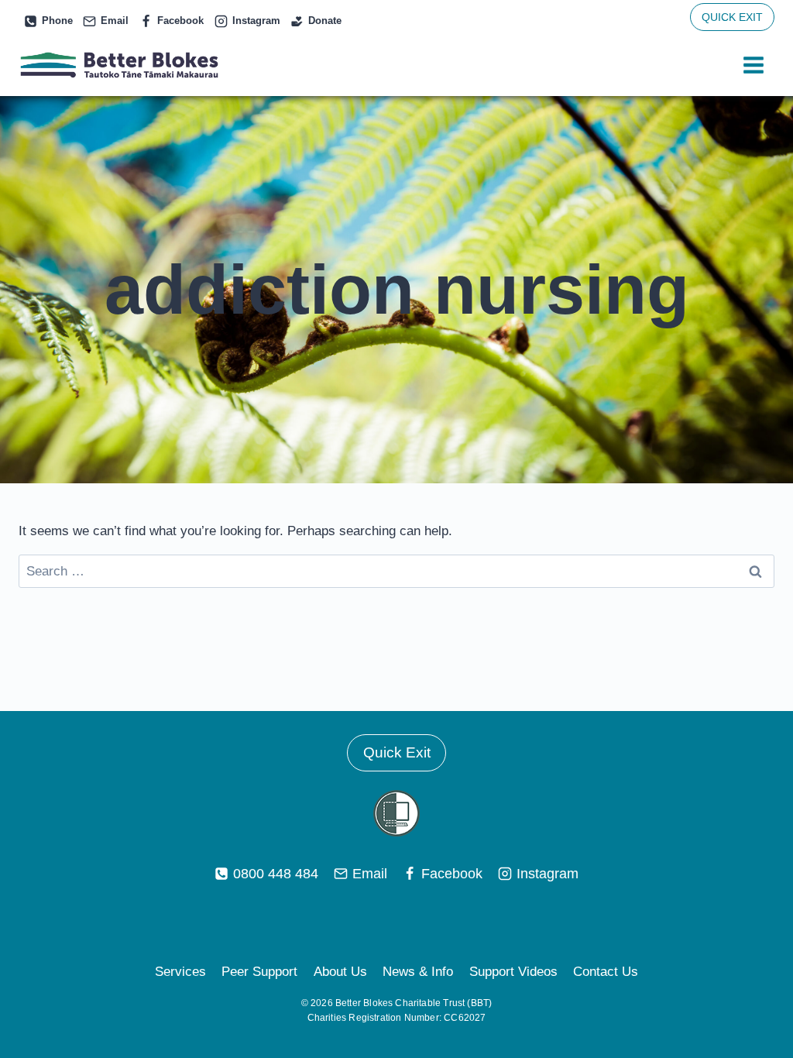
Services (180, 971)
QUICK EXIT (732, 17)
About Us (340, 971)
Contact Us (605, 971)
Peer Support (259, 971)
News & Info (418, 971)
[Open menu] (753, 65)
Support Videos (513, 971)
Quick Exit (397, 752)
